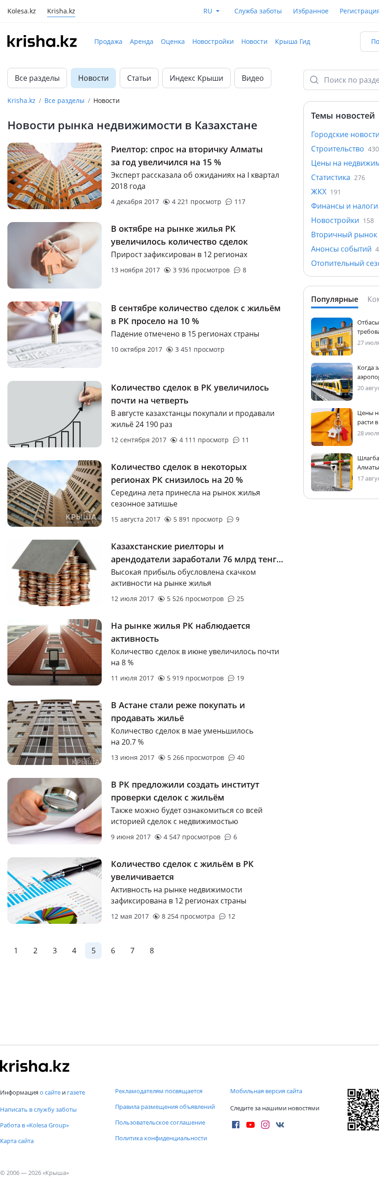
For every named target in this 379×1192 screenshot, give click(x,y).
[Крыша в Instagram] (265, 1124)
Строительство (345, 149)
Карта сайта (17, 1141)
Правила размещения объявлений (165, 1106)
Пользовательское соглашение (160, 1122)
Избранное (311, 10)
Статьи (139, 78)
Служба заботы (258, 10)
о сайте (50, 1092)
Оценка (173, 41)
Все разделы (37, 78)
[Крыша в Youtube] (250, 1124)
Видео (253, 78)
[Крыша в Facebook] (235, 1124)
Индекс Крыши (196, 78)
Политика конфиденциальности (161, 1138)
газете (76, 1092)
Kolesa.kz (21, 11)
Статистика (338, 177)
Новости (254, 41)
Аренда (141, 41)
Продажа (108, 41)
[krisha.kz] (34, 1066)
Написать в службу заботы (38, 1109)
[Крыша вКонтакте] (280, 1124)
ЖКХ (326, 192)
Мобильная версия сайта (266, 1091)
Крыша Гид (292, 41)
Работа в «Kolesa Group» (34, 1125)
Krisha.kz (21, 100)
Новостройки (213, 41)
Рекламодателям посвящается (158, 1091)
